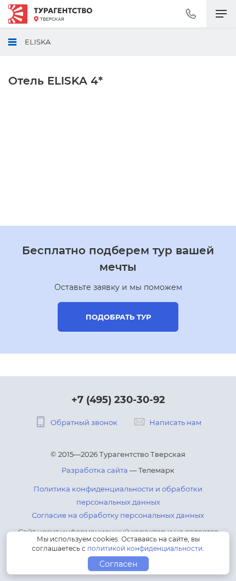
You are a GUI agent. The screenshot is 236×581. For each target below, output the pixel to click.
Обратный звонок (83, 422)
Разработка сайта (94, 470)
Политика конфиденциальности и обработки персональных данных (118, 495)
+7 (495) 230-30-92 (118, 400)
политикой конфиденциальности (145, 548)
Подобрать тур (118, 316)
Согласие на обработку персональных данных (118, 515)
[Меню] (221, 13)
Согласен (118, 564)
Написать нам (175, 422)
